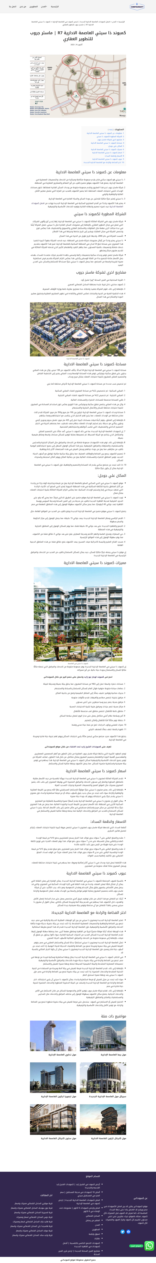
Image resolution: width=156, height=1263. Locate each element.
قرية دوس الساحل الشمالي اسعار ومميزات (34, 1217)
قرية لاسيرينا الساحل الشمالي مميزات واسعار (33, 1212)
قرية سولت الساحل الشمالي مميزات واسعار (34, 1231)
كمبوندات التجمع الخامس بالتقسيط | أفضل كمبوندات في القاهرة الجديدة (81, 1244)
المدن (114, 21)
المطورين (33, 6)
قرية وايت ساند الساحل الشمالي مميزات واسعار (32, 1235)
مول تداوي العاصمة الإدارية (62, 1055)
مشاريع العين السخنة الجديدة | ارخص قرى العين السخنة (79, 1252)
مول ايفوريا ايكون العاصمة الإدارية (58, 1096)
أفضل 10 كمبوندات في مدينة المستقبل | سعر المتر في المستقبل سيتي (80, 1193)
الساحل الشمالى (93, 1216)
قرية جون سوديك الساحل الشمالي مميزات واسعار (31, 1208)
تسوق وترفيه (94, 1234)
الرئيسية (55, 6)
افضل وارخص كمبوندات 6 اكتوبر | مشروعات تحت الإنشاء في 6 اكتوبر (79, 1209)
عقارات (97, 1238)
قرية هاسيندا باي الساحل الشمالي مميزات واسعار (31, 1226)
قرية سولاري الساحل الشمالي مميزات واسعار (33, 1203)
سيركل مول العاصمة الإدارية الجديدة (107, 1096)
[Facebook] (128, 1232)
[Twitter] (122, 1232)
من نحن (23, 6)
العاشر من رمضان (93, 1220)
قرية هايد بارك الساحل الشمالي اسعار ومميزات (32, 1222)
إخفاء (110, 129)
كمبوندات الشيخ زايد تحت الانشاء (85, 747)
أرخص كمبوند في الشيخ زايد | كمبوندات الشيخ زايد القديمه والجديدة (78, 1186)
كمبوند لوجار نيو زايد (94, 677)
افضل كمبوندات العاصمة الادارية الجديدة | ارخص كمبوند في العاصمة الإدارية (81, 21)
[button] (46, 6)
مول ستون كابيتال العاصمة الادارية (58, 1138)
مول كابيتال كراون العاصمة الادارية (108, 1138)
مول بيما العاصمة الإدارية (113, 1055)
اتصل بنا (12, 6)
